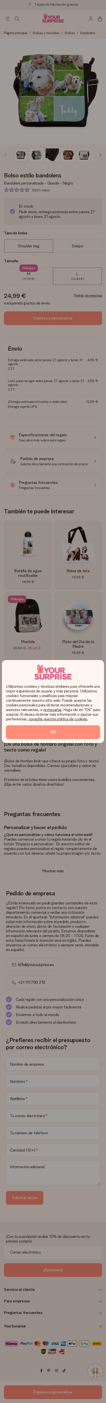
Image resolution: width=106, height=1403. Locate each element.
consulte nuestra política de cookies (58, 719)
